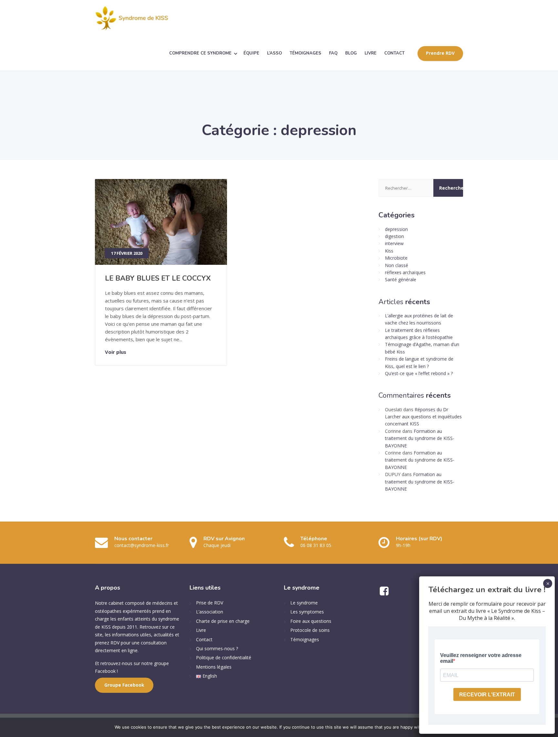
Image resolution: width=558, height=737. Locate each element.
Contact (204, 639)
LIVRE (371, 53)
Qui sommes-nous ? (217, 648)
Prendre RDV (440, 53)
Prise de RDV (209, 603)
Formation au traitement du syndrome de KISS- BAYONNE (419, 438)
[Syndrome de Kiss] (132, 18)
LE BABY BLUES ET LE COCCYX (158, 278)
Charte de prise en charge (223, 621)
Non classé (396, 265)
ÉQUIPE (251, 53)
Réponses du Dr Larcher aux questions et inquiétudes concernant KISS (423, 416)
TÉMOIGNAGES (305, 53)
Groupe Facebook (124, 685)
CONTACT (394, 53)
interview (394, 243)
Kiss (389, 251)
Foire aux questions (310, 621)
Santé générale (400, 279)
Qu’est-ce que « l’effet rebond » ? (419, 373)
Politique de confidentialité (223, 657)
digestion (394, 236)
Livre (201, 630)
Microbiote (396, 258)
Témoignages (304, 639)
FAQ (333, 53)
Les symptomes (307, 612)
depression (396, 229)
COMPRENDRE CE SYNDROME (200, 53)
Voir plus (115, 352)
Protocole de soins (310, 630)
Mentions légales (214, 667)
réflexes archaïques (405, 272)
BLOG (351, 53)
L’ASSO (274, 53)
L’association (209, 612)
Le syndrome (304, 603)
